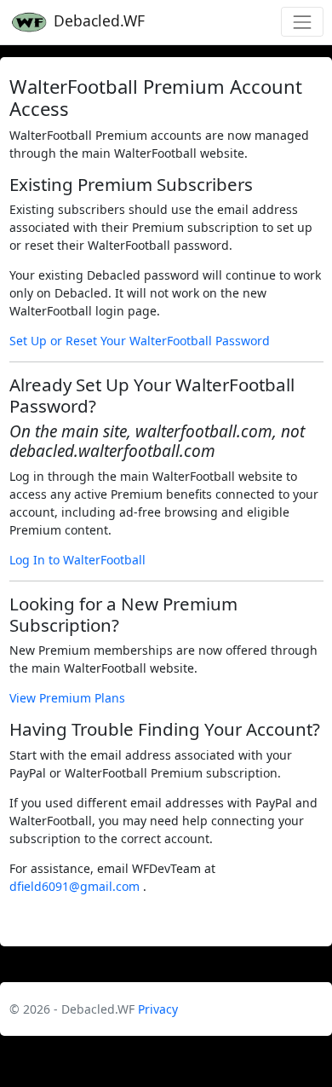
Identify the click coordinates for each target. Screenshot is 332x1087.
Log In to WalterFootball (77, 560)
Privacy (158, 1009)
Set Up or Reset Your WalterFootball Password (139, 340)
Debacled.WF (97, 20)
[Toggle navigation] (302, 22)
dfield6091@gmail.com (76, 886)
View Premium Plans (67, 698)
